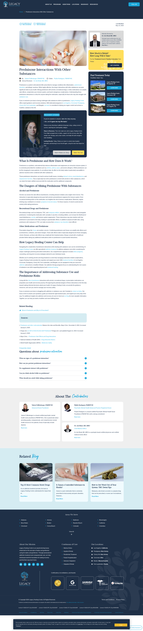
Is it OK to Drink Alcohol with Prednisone (39, 331)
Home (21, 12)
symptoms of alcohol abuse (49, 202)
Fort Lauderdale (31, 105)
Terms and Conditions (23, 612)
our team (46, 105)
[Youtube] (29, 564)
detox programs (78, 251)
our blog (66, 296)
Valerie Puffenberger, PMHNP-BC (35, 78)
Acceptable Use (34, 612)
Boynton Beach (77, 523)
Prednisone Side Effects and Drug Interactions (42, 336)
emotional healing (52, 267)
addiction (22, 265)
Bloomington (103, 520)
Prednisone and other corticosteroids (31, 325)
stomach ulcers (67, 176)
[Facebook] (20, 564)
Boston (49, 523)
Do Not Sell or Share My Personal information (103, 612)
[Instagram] (25, 564)
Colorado (76, 526)
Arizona (49, 520)
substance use (23, 97)
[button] (48, 4)
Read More (24, 496)
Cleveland (24, 526)
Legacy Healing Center (77, 100)
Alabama (23, 520)
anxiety (33, 217)
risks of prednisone (33, 280)
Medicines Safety (47, 343)
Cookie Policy (58, 612)
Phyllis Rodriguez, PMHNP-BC (63, 78)
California (102, 523)
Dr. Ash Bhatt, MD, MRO (41, 81)
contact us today (77, 291)
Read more (24, 428)
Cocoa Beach (51, 526)
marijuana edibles (54, 212)
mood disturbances (78, 176)
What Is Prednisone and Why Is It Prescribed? (35, 310)
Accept (120, 625)
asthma (54, 168)
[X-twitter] (37, 564)
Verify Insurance (80, 602)
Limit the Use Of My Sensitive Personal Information (81, 612)
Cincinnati (74, 103)
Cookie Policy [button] (80, 624)
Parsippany (81, 103)
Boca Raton (24, 523)
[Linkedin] (41, 564)
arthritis (49, 168)
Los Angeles (66, 103)
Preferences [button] (18, 626)
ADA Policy (42, 612)
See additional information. (72, 602)
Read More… (105, 45)
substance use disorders (61, 222)
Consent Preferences (119, 612)
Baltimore (76, 520)
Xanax (35, 230)
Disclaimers (66, 612)
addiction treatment (51, 249)
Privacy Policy (50, 612)
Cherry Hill (22, 105)
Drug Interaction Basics (48, 339)
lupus (58, 168)
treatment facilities (68, 260)
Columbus (102, 526)
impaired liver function (25, 178)
